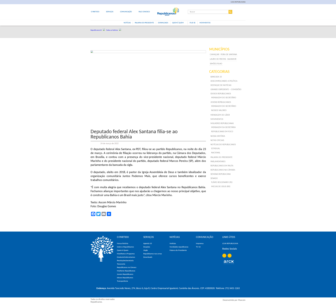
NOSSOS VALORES (218, 110)
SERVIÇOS (109, 12)
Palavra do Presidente (178, 250)
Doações (146, 247)
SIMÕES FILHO (216, 64)
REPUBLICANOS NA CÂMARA (223, 170)
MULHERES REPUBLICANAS (222, 123)
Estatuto (120, 257)
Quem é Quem (122, 250)
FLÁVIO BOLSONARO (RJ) (221, 182)
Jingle (145, 250)
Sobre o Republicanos (125, 247)
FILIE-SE (192, 23)
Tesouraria (121, 264)
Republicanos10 (97, 30)
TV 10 (198, 247)
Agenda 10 (147, 244)
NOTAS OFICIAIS (217, 140)
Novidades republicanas (179, 247)
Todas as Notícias (112, 30)
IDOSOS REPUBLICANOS (221, 94)
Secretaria (129, 261)
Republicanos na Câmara (126, 267)
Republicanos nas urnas (152, 254)
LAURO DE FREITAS (218, 59)
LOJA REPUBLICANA (238, 2)
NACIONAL (215, 153)
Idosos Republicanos (125, 278)
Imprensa (199, 244)
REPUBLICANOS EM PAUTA (222, 166)
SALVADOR (231, 59)
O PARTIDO (95, 12)
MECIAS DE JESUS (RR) (220, 187)
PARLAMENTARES (218, 162)
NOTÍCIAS (127, 23)
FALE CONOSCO (144, 12)
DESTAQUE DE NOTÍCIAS (221, 85)
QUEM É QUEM (178, 23)
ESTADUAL (215, 149)
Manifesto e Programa (126, 254)
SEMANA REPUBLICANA (221, 174)
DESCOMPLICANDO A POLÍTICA (224, 81)
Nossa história (122, 244)
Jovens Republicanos (125, 274)
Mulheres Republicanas (126, 271)
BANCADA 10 (216, 77)
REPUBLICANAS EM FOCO (222, 132)
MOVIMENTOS (205, 23)
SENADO (214, 178)
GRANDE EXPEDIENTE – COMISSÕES (226, 89)
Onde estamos (129, 257)
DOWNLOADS (163, 23)
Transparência (122, 281)
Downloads (147, 257)
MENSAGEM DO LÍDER (220, 115)
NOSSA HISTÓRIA (218, 136)
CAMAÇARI (214, 55)
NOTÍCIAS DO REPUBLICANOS (223, 145)
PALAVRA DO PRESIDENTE (144, 23)
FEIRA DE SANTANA (229, 55)
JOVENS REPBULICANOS (221, 102)
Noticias (173, 244)
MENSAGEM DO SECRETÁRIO (223, 98)
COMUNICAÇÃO (126, 12)
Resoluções (121, 261)
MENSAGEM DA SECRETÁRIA (223, 127)
